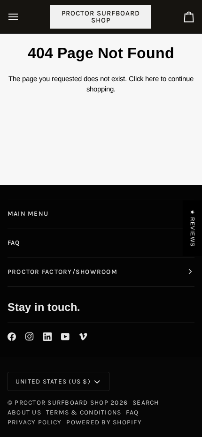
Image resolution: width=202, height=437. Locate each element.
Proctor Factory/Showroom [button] (62, 271)
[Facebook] (12, 336)
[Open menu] (22, 16)
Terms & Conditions (83, 412)
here (152, 79)
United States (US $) (53, 381)
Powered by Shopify (103, 422)
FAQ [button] (14, 242)
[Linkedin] (47, 336)
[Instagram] (29, 336)
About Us (24, 412)
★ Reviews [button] (192, 228)
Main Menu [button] (28, 213)
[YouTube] (65, 336)
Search (145, 402)
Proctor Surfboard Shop (61, 402)
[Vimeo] (83, 336)
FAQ (132, 412)
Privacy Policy (35, 422)
